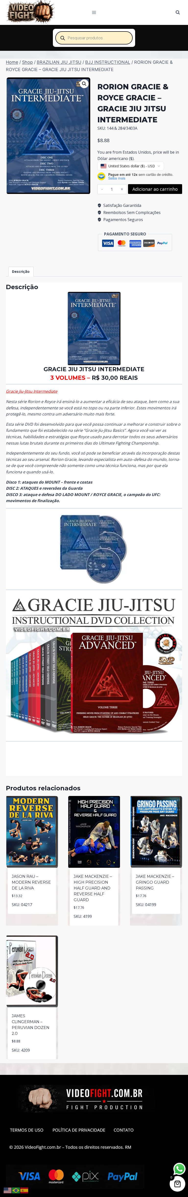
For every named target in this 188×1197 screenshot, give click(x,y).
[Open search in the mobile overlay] (94, 38)
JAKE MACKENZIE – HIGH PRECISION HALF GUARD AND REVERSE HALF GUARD (93, 888)
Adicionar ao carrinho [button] (32, 912)
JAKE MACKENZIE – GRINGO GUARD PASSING (155, 882)
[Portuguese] (16, 1190)
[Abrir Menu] (94, 12)
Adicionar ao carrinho (155, 189)
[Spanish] (24, 1190)
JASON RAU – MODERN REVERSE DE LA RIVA (31, 882)
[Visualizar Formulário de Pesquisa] (177, 12)
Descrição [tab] (21, 271)
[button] (84, 83)
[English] (8, 1190)
